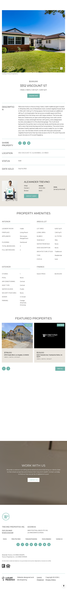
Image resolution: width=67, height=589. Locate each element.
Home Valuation (46, 539)
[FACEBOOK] (18, 544)
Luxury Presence (40, 578)
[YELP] (40, 544)
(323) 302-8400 (42, 189)
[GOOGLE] (31, 544)
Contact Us (59, 539)
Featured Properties (31, 539)
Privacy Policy (51, 580)
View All (60, 368)
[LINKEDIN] (27, 544)
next (12, 68)
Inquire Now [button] (33, 95)
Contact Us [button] (34, 480)
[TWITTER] (35, 544)
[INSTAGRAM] (22, 544)
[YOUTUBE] (44, 544)
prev (8, 68)
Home (5, 539)
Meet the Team (16, 539)
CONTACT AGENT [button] (31, 196)
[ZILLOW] (49, 544)
